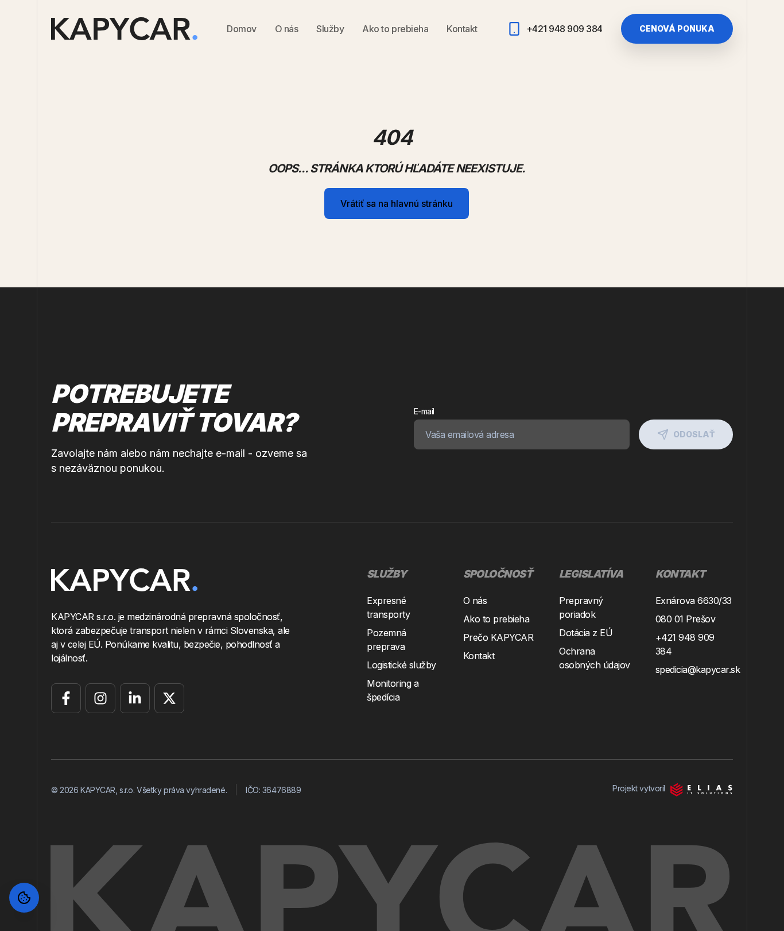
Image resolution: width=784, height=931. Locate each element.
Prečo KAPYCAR (498, 637)
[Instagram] (100, 698)
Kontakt (462, 28)
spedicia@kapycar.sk (694, 669)
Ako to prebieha (395, 28)
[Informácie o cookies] (24, 898)
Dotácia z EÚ (585, 632)
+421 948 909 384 (685, 644)
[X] (169, 698)
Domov (242, 28)
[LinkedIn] (135, 698)
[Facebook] (66, 698)
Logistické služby (401, 665)
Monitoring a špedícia (392, 690)
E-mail (424, 411)
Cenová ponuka (677, 28)
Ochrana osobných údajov (594, 658)
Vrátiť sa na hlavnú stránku (396, 203)
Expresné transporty (388, 607)
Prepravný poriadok (581, 607)
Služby (330, 28)
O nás (286, 28)
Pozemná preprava (386, 639)
